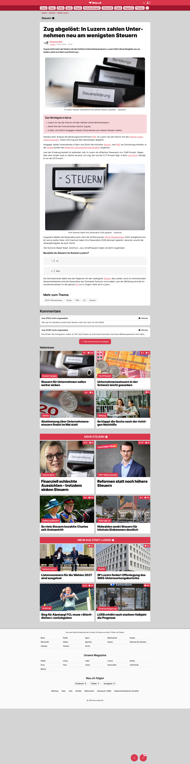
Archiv (87, 646)
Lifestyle (44, 646)
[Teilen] (134, 757)
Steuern (107, 144)
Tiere (65, 665)
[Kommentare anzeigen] (143, 757)
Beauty (43, 669)
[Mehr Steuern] (95, 437)
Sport (87, 638)
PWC (94, 137)
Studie (50, 147)
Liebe (87, 661)
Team (63, 691)
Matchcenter (112, 638)
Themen (66, 646)
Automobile (111, 665)
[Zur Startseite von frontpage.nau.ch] (95, 3)
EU (77, 284)
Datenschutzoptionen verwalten (126, 691)
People (132, 638)
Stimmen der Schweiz (138, 642)
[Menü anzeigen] (148, 2)
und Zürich (133, 155)
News (43, 638)
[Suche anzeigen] (144, 2)
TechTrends (134, 665)
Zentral (52, 13)
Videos (65, 642)
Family (132, 661)
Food (42, 665)
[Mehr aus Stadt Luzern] (95, 540)
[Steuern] (95, 18)
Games (110, 642)
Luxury (110, 661)
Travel (87, 665)
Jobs (70, 691)
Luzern (52, 44)
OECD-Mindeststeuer (115, 237)
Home (44, 13)
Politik (65, 638)
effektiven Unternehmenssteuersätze (81, 147)
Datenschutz (89, 691)
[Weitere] (147, 8)
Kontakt (78, 691)
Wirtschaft (45, 642)
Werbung (54, 691)
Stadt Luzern (62, 13)
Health (43, 661)
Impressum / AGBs (104, 691)
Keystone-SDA (56, 42)
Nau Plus (88, 642)
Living (65, 661)
